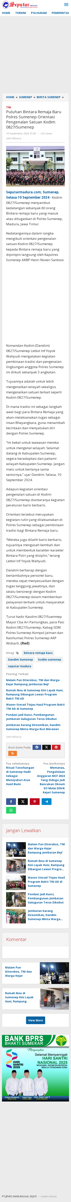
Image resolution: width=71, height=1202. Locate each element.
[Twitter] (46, 747)
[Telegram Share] (46, 801)
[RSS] (12, 753)
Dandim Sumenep (20, 659)
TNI (8, 107)
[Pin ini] (35, 801)
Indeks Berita (49, 1196)
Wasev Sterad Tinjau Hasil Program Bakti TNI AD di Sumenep (46, 882)
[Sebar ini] (11, 801)
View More (35, 1020)
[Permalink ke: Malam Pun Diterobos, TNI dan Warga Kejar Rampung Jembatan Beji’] (16, 849)
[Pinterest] (56, 747)
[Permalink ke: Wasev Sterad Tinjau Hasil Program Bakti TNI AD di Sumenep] (16, 882)
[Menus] (66, 5)
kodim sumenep (49, 659)
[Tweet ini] (23, 801)
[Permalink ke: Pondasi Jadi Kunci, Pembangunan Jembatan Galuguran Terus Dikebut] (16, 899)
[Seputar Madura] (19, 4)
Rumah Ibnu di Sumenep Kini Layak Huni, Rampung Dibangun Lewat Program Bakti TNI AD (34, 694)
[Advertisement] (35, 53)
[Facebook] (37, 747)
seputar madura (19, 666)
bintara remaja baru (38, 653)
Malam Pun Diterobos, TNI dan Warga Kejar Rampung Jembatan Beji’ (46, 848)
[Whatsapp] (11, 810)
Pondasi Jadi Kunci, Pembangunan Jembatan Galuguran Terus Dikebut (46, 898)
